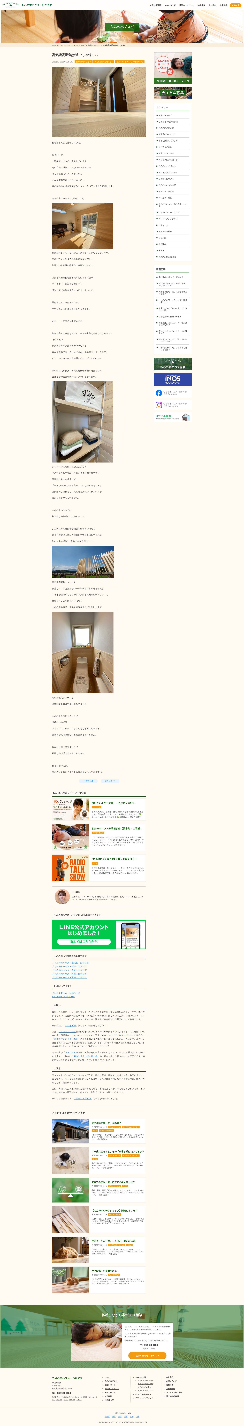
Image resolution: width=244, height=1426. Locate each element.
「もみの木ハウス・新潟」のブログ (69, 966)
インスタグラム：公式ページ (66, 993)
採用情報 (223, 5)
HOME (107, 1377)
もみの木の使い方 (166, 128)
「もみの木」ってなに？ (169, 212)
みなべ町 (59, 1400)
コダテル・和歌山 (82, 1098)
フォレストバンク (67, 1032)
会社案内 (212, 5)
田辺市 (85, 1397)
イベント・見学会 (166, 191)
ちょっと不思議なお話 (168, 122)
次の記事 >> (110, 781)
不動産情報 (170, 1389)
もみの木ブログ (111, 1381)
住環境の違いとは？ (83, 62)
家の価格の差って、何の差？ (171, 277)
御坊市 (90, 1397)
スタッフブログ (165, 115)
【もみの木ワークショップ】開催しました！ (173, 301)
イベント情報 (234, 1395)
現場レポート (110, 1385)
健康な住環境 (155, 5)
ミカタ (145, 1422)
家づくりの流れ (165, 147)
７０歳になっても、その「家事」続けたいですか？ (173, 284)
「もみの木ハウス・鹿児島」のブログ (70, 963)
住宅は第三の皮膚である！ (170, 316)
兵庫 (125, 1417)
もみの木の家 (170, 5)
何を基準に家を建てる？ (104, 62)
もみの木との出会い (167, 166)
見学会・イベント (186, 5)
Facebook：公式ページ (63, 996)
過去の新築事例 (172, 1396)
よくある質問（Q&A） (168, 172)
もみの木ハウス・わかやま (37, 5)
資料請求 (235, 5)
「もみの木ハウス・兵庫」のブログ (69, 974)
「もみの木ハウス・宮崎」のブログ (69, 977)
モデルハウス (110, 1392)
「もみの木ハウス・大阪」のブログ (69, 970)
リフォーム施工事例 (174, 1392)
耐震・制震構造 (165, 231)
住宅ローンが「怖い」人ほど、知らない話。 (173, 309)
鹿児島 (107, 1417)
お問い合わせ (171, 1381)
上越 (137, 1417)
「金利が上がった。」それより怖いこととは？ (173, 349)
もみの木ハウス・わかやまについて (130, 62)
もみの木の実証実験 (145, 1384)
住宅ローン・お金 (166, 153)
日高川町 (72, 1400)
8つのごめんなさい (143, 1394)
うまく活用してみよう (168, 141)
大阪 (119, 1417)
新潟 (114, 1417)
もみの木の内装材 (144, 1387)
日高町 (79, 1400)
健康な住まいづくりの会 (66, 1039)
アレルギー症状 (165, 198)
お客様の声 (109, 1400)
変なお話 (162, 238)
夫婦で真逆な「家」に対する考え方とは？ (173, 293)
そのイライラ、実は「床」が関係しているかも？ (173, 340)
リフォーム (163, 225)
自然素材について (166, 179)
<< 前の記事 (88, 781)
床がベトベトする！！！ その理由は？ (173, 332)
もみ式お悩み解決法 (167, 257)
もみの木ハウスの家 (167, 185)
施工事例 (201, 5)
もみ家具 (162, 244)
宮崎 (131, 1417)
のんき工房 (70, 1025)
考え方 (161, 250)
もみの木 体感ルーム (145, 1390)
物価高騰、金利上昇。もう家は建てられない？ (173, 324)
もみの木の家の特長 (145, 1380)
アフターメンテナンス (168, 219)
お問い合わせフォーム (146, 1356)
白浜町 (66, 1400)
